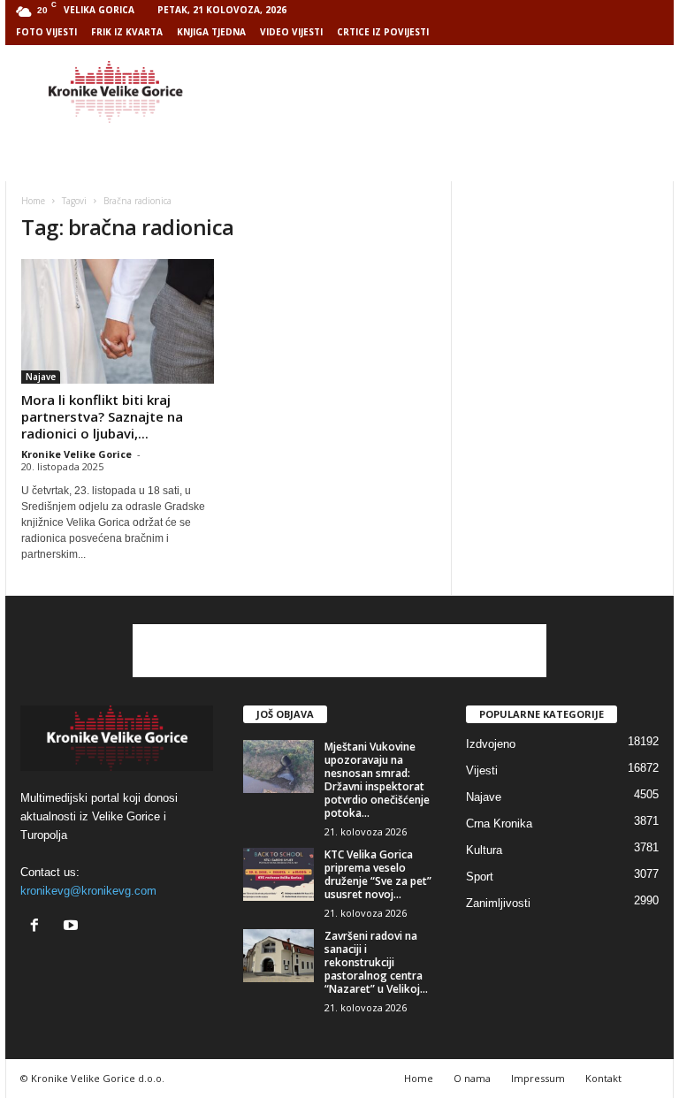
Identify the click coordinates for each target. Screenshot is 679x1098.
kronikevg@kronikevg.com (88, 890)
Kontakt (603, 1078)
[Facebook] (38, 927)
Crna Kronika (499, 823)
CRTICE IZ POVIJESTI (383, 32)
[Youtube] (73, 927)
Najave (41, 376)
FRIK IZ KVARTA (127, 32)
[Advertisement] (449, 91)
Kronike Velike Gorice (76, 454)
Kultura (484, 850)
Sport (479, 876)
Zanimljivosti (498, 903)
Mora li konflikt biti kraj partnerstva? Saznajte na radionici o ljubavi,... (102, 416)
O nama (472, 1078)
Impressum (538, 1078)
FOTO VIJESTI (46, 32)
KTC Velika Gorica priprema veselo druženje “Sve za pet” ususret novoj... (377, 874)
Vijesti (482, 770)
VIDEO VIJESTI (291, 32)
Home (33, 200)
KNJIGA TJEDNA (211, 32)
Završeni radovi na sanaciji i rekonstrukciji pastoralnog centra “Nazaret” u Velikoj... (376, 962)
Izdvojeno (490, 744)
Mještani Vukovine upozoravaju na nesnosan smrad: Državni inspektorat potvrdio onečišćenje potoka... (377, 779)
